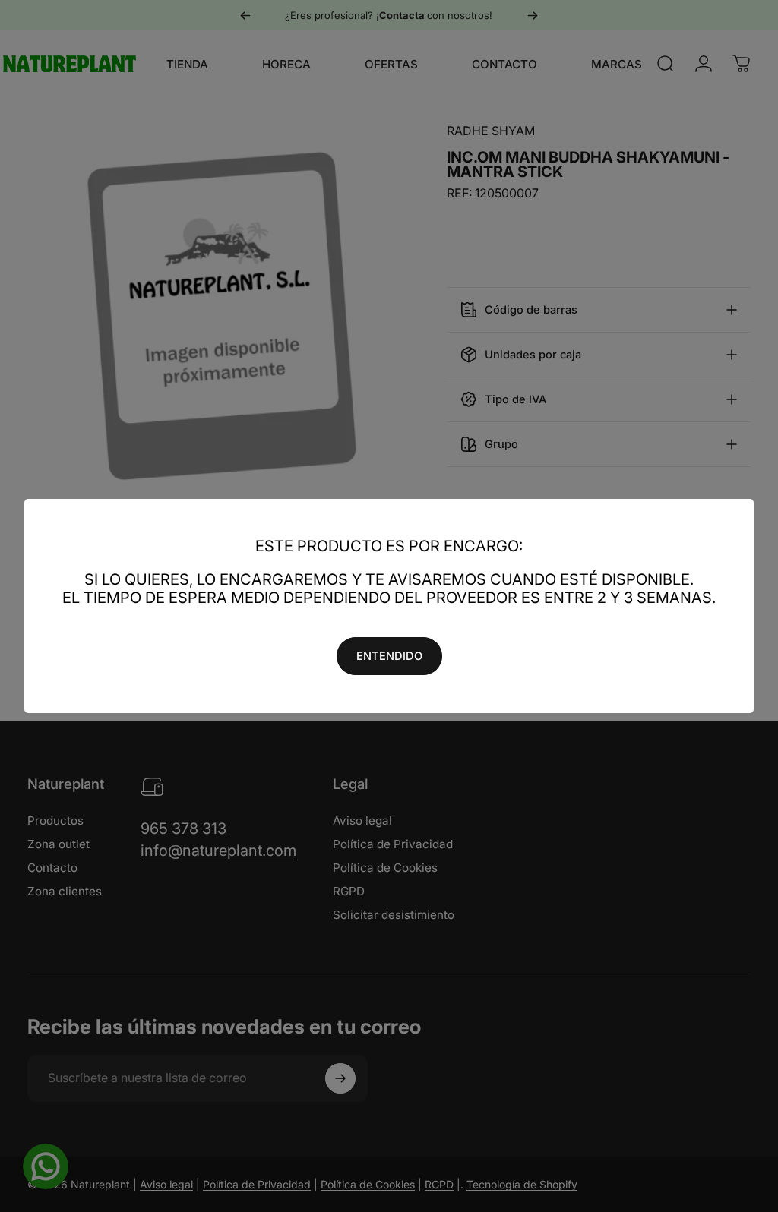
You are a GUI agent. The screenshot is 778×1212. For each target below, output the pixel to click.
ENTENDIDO (389, 656)
